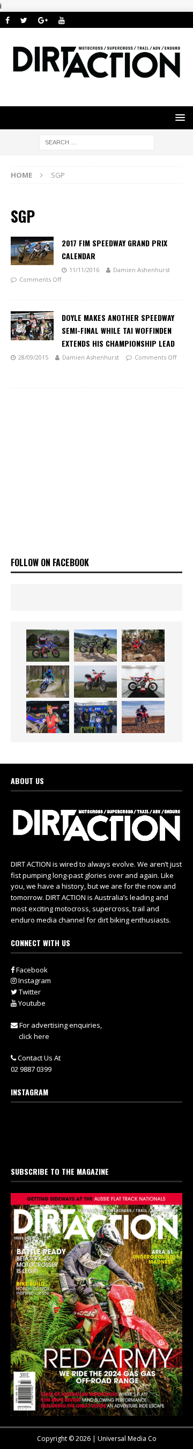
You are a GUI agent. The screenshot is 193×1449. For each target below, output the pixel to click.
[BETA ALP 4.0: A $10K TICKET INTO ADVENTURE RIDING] (95, 681)
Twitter (29, 992)
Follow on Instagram (103, 1142)
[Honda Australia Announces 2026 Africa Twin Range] (143, 717)
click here (34, 1036)
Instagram (34, 980)
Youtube (31, 1003)
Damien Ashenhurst (141, 270)
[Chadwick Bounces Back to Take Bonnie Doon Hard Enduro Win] (47, 646)
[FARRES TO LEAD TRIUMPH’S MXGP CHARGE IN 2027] (95, 646)
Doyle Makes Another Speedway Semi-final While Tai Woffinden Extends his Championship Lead (118, 330)
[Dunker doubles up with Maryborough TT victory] (47, 717)
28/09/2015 (33, 357)
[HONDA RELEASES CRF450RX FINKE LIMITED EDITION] (143, 681)
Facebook (31, 970)
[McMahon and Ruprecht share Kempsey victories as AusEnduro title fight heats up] (47, 681)
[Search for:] (96, 141)
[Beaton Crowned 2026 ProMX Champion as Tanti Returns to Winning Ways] (95, 717)
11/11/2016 (84, 270)
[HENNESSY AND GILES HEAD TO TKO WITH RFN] (143, 646)
